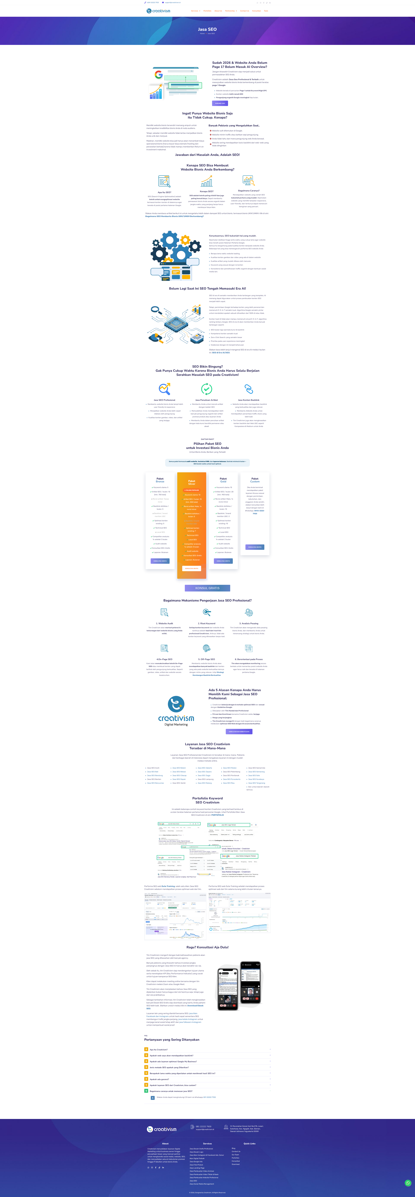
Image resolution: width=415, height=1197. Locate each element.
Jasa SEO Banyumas (155, 783)
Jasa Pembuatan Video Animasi (202, 1171)
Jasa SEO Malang (205, 783)
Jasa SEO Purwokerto (231, 779)
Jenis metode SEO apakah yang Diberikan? (169, 1067)
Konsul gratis (207, 588)
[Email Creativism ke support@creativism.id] (163, 2)
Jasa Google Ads (196, 1162)
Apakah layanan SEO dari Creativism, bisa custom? (173, 1085)
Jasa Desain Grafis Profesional (201, 1149)
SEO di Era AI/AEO (221, 352)
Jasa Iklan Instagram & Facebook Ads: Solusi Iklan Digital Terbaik (207, 1156)
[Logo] (158, 11)
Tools (266, 11)
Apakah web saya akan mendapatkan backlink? (171, 1055)
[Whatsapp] (257, 3)
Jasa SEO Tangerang (256, 783)
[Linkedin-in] (270, 3)
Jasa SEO (193, 1181)
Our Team (235, 1155)
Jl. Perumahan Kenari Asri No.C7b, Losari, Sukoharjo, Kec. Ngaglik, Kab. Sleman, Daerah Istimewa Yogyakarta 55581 (246, 1128)
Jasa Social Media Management (202, 1184)
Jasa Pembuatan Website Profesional (204, 1178)
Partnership (230, 11)
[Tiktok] (267, 3)
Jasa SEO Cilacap (179, 775)
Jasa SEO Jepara (204, 772)
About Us (218, 11)
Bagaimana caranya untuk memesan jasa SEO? (171, 1091)
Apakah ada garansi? (159, 1079)
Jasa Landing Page (197, 1168)
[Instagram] (260, 3)
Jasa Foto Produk (196, 1165)
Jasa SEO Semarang (256, 772)
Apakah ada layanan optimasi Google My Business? (173, 1061)
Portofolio (207, 11)
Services (194, 11)
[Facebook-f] (263, 3)
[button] (207, 1050)
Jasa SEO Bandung (155, 775)
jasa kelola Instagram (187, 1019)
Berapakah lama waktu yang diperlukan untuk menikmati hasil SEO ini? (182, 1073)
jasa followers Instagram (190, 1022)
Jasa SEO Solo (254, 775)
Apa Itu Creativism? (159, 1049)
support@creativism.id (172, 2)
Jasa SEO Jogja (204, 775)
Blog (233, 1148)
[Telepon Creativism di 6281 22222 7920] (145, 2)
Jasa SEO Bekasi (179, 772)
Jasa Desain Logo (196, 1152)
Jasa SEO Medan (230, 768)
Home (202, 33)
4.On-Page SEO (164, 659)
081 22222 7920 (209, 1097)
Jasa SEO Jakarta (205, 768)
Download (235, 1164)
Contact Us (244, 11)
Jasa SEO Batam (179, 768)
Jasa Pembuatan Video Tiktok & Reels (204, 1174)
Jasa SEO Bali (152, 772)
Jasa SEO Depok (179, 779)
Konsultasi (256, 11)
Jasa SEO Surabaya (256, 779)
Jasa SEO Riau (229, 783)
